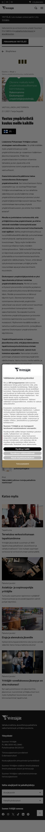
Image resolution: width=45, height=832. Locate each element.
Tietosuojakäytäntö (22, 464)
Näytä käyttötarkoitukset (22, 458)
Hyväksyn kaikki (23, 449)
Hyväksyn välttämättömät (22, 453)
